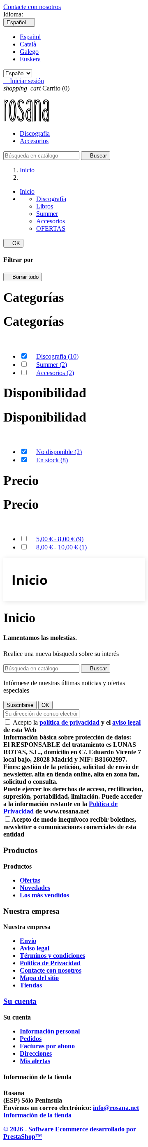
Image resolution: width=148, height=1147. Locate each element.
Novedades (35, 887)
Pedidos (31, 1038)
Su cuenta (20, 1001)
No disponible (59, 451)
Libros (44, 206)
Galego (29, 51)
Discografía (35, 133)
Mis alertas (35, 1060)
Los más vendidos (44, 895)
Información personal (50, 1031)
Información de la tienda (37, 1115)
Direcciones (36, 1053)
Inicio (27, 191)
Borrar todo (23, 277)
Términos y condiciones (52, 955)
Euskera (30, 59)
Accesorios (34, 140)
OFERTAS (50, 228)
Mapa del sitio (39, 977)
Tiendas (31, 985)
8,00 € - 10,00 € (61, 547)
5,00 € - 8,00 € (59, 538)
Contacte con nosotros (32, 6)
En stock (52, 459)
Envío (28, 940)
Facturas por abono (47, 1046)
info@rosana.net (116, 1107)
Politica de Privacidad (50, 962)
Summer (47, 213)
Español (30, 36)
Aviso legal (34, 948)
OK (13, 243)
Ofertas (30, 880)
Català (28, 44)
